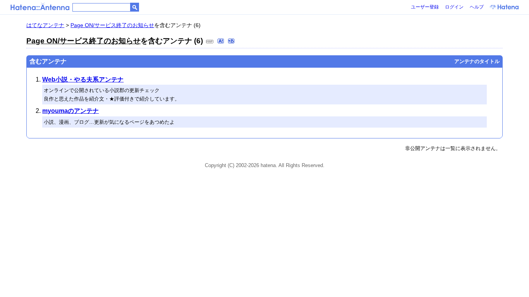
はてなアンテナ (45, 25)
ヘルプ (477, 7)
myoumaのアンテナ (70, 111)
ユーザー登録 (425, 7)
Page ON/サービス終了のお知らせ (112, 25)
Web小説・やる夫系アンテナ (83, 79)
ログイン (454, 7)
